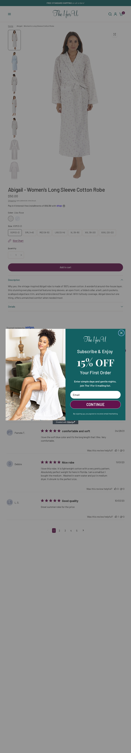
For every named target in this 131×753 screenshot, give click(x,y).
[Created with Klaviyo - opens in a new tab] (65, 422)
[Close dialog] (121, 333)
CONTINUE (95, 404)
